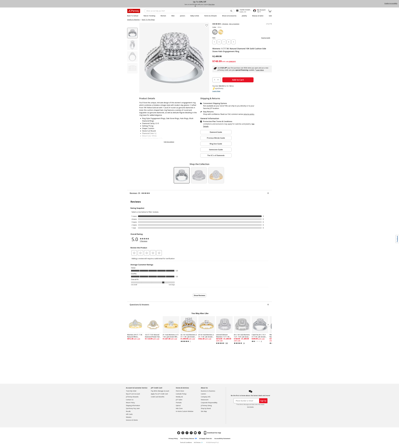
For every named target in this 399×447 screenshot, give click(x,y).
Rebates (128, 417)
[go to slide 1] (195, 6)
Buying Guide (265, 38)
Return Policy (130, 403)
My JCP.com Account (133, 394)
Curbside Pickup (181, 394)
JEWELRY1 (232, 61)
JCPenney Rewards (132, 397)
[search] (232, 11)
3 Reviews (225, 24)
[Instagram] (183, 433)
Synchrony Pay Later (133, 408)
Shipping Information (133, 405)
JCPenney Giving (206, 405)
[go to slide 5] (202, 6)
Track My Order (131, 391)
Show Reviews (199, 295)
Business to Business (208, 391)
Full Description (169, 142)
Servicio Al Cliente (132, 420)
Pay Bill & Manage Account (160, 391)
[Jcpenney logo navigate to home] (133, 11)
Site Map (204, 411)
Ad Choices (197, 442)
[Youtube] (195, 433)
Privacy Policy (173, 438)
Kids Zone (179, 408)
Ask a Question (234, 24)
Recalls (128, 411)
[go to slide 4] (200, 6)
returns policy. (248, 114)
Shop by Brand (206, 408)
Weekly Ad (179, 397)
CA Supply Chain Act (205, 438)
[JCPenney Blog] (200, 433)
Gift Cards (129, 414)
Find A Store (180, 391)
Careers (203, 394)
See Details (250, 407)
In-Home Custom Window (184, 411)
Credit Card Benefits (157, 397)
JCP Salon (179, 400)
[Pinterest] (191, 433)
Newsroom (204, 400)
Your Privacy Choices (187, 438)
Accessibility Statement (222, 438)
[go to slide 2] (197, 6)
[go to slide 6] (204, 6)
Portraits (179, 403)
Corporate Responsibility (209, 403)
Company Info (205, 397)
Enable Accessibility (390, 3)
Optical (178, 405)
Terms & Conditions (186, 442)
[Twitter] (179, 433)
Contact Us (129, 400)
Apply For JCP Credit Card (159, 394)
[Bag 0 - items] (270, 11)
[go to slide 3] (199, 6)
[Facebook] (187, 433)
